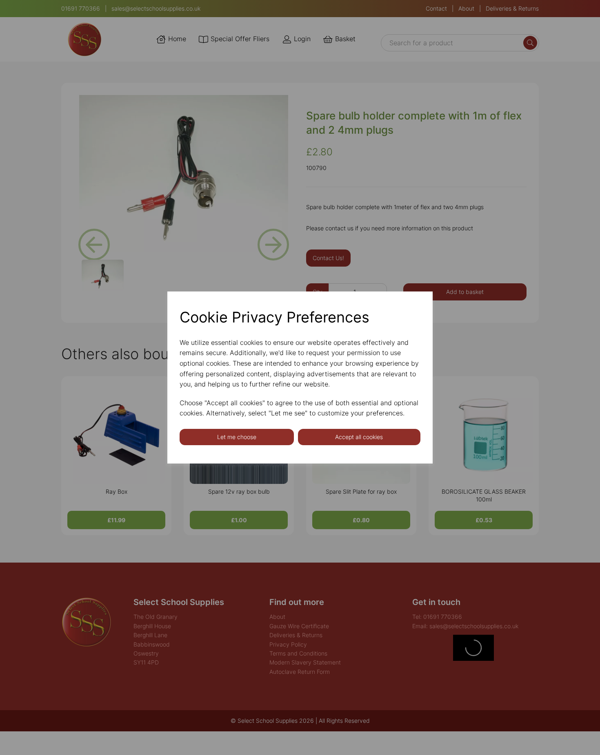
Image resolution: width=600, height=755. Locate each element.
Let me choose (236, 436)
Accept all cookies (359, 436)
